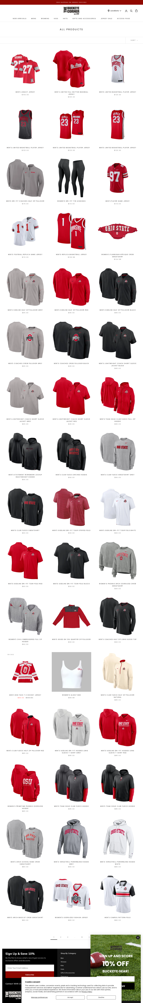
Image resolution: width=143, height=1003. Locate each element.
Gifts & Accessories (68, 973)
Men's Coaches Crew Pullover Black (71, 363)
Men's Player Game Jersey (118, 201)
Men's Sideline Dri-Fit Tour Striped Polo (71, 530)
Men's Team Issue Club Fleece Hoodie (71, 806)
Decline (101, 997)
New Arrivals (19, 18)
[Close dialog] (138, 938)
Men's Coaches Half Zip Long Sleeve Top (118, 639)
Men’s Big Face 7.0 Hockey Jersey (25, 695)
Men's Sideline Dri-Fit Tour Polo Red (25, 584)
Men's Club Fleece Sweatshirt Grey (118, 475)
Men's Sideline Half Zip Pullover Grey (25, 310)
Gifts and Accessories (84, 18)
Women (63, 962)
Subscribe (29, 975)
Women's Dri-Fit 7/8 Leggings (71, 201)
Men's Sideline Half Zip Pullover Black (118, 310)
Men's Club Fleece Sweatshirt (25, 530)
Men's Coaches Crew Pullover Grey (25, 363)
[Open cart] (136, 10)
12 (82, 937)
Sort (133, 40)
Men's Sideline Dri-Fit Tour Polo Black (71, 584)
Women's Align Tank (71, 695)
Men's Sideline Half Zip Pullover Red (71, 310)
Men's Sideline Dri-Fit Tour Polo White (117, 530)
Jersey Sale (107, 18)
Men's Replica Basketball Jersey (71, 254)
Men (62, 958)
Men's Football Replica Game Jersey (25, 254)
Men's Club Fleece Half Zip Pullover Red (25, 751)
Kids (56, 18)
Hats (65, 18)
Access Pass (123, 18)
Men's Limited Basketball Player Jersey (117, 92)
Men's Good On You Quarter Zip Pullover (71, 639)
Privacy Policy (87, 992)
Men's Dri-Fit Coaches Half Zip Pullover (25, 201)
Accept (70, 997)
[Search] (131, 11)
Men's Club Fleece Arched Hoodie (71, 475)
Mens (33, 18)
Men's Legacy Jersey (25, 92)
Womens (45, 18)
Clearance (64, 976)
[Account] (126, 11)
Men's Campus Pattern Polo (118, 917)
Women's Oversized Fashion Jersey (71, 917)
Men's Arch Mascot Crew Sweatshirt (25, 917)
